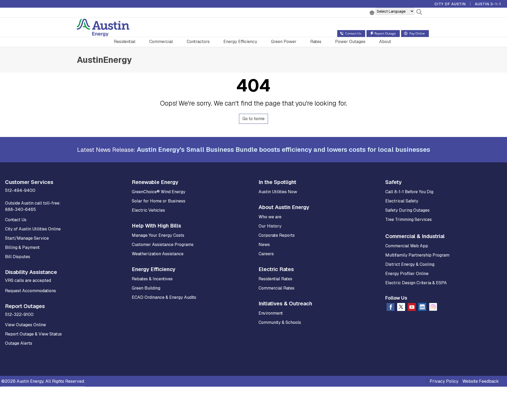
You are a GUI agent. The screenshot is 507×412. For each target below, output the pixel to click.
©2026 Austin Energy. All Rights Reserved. (43, 381)
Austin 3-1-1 (488, 4)
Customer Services (29, 182)
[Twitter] (401, 308)
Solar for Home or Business (158, 201)
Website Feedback (480, 381)
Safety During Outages (407, 210)
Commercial (161, 41)
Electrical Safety (401, 201)
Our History (270, 226)
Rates (315, 41)
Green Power (284, 41)
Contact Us (15, 219)
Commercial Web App (406, 246)
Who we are (270, 217)
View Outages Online (25, 325)
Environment (271, 313)
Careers (266, 254)
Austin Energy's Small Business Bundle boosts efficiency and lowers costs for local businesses (283, 149)
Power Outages (350, 41)
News (264, 244)
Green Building (146, 288)
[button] (419, 13)
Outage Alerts (18, 343)
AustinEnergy (104, 59)
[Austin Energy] (103, 28)
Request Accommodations (30, 290)
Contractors (198, 41)
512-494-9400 (20, 190)
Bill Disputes (17, 256)
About (385, 41)
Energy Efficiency (240, 41)
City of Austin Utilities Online (33, 229)
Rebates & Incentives (152, 279)
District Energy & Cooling (409, 264)
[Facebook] (391, 308)
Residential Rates (275, 279)
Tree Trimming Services (408, 219)
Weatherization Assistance (158, 254)
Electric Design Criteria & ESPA (416, 283)
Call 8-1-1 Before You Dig (409, 192)
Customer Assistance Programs (163, 244)
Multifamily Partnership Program (417, 255)
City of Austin (450, 4)
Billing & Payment (22, 247)
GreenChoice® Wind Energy (158, 192)
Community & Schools (280, 322)
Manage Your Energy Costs (158, 235)
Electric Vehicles (148, 210)
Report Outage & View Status (33, 334)
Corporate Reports (277, 235)
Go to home (253, 118)
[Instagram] (433, 308)
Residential (124, 41)
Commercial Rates (276, 288)
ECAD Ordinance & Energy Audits (164, 297)
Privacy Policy (444, 381)
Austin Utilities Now (278, 192)
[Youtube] (412, 308)
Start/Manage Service (27, 238)
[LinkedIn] (422, 308)
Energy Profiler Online (407, 273)
